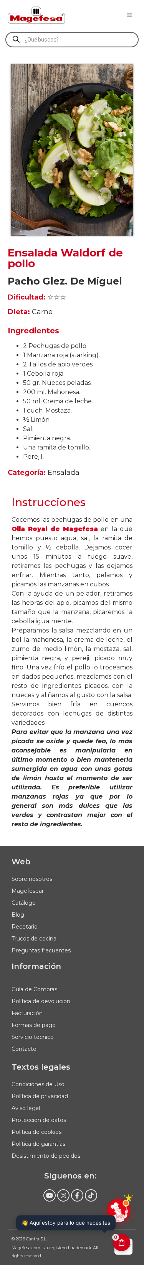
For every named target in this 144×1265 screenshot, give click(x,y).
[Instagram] (63, 1195)
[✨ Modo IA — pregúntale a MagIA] (118, 1210)
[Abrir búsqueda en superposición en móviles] (72, 39)
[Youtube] (49, 1195)
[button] (129, 15)
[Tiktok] (91, 1195)
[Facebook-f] (77, 1195)
